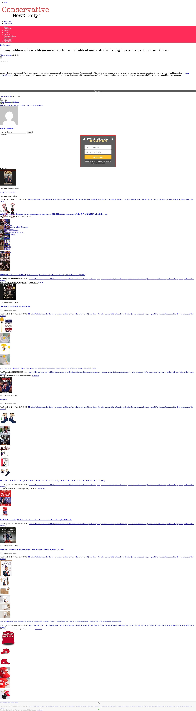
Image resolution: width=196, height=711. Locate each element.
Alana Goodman (5, 55)
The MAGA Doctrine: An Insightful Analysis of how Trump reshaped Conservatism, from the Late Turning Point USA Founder (36, 520)
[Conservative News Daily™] (25, 18)
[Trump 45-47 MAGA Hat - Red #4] (5, 688)
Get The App (8, 38)
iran (40, 214)
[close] (99, 703)
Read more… (98, 91)
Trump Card (3, 399)
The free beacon (5, 45)
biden (2, 214)
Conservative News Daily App (14, 232)
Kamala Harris (45, 214)
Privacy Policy (8, 229)
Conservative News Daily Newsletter (16, 227)
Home (6, 27)
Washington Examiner (93, 213)
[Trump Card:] (6, 392)
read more (40, 282)
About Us (7, 34)
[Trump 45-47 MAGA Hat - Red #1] (5, 656)
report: (62, 214)
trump (78, 213)
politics (55, 213)
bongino (8, 214)
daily (13, 214)
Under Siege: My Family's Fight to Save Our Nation (15, 306)
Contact (6, 32)
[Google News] (5, 102)
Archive (6, 30)
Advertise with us (9, 234)
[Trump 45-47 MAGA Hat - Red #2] (5, 666)
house (31, 214)
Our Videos (8, 29)
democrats (19, 214)
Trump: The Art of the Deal (8, 192)
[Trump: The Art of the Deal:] (8, 185)
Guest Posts (8, 41)
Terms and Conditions (11, 231)
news (50, 214)
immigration (36, 214)
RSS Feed (7, 40)
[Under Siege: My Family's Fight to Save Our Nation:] (8, 299)
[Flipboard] (15, 102)
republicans (68, 214)
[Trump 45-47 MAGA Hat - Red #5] (5, 698)
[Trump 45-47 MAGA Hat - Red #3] (5, 677)
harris (28, 214)
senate (72, 214)
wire (106, 214)
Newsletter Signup (10, 36)
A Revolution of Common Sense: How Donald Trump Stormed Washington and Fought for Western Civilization (31, 549)
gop (25, 214)
